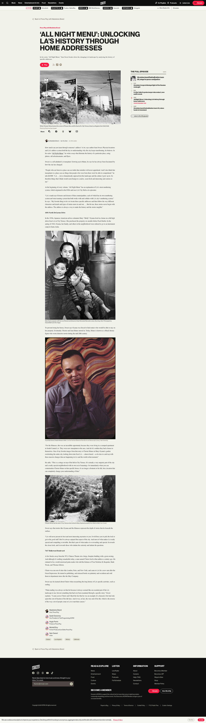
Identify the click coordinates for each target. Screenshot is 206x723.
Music (14, 3)
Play (45, 65)
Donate (199, 3)
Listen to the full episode (141, 116)
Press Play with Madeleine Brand (50, 28)
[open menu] (3, 3)
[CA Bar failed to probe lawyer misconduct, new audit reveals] (131, 90)
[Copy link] (49, 131)
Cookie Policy (140, 705)
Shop (156, 680)
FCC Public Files (152, 705)
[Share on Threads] (63, 131)
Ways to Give (158, 677)
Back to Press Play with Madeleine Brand (49, 19)
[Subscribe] (71, 683)
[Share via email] (77, 132)
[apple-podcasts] (57, 65)
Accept (201, 720)
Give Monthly (166, 691)
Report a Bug (104, 705)
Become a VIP (159, 674)
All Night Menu (57, 153)
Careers (136, 674)
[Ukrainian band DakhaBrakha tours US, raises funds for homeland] (131, 106)
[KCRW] (36, 669)
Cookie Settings (167, 705)
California (76, 639)
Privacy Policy (115, 705)
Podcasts (173, 3)
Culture (48, 639)
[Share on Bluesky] (70, 131)
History (68, 639)
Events (61, 3)
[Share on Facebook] (56, 131)
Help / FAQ (136, 677)
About (135, 671)
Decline (191, 720)
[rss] (53, 65)
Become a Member (160, 671)
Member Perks (159, 684)
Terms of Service (127, 705)
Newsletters (52, 3)
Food (43, 3)
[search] (8, 3)
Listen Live (186, 3)
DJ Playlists (162, 3)
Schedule (176, 8)
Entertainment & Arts (32, 3)
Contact (136, 684)
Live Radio (115, 671)
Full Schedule (116, 680)
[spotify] (60, 65)
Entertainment (96, 674)
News (20, 3)
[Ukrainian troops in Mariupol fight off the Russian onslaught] (131, 83)
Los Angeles (58, 639)
